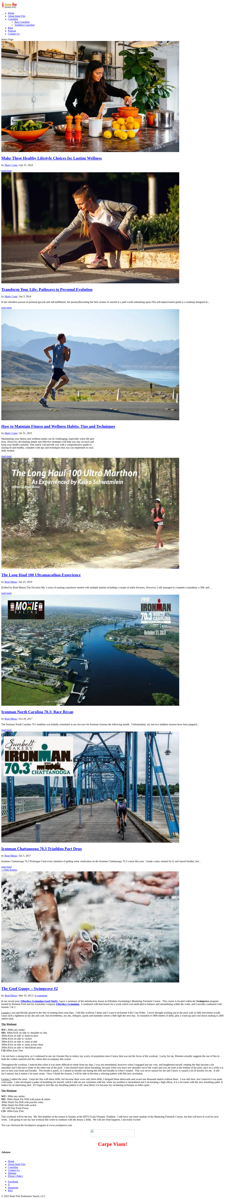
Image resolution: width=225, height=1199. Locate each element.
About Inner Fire (16, 16)
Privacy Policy (15, 1176)
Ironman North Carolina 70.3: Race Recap (37, 712)
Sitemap (12, 1173)
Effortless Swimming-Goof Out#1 (39, 1001)
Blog (10, 27)
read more (6, 170)
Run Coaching (22, 22)
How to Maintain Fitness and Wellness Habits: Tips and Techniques (58, 426)
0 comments (41, 995)
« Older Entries (9, 869)
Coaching (13, 19)
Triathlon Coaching (24, 25)
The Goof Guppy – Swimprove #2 (29, 988)
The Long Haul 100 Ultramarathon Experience (41, 575)
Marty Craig (11, 165)
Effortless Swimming (67, 1004)
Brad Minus (11, 581)
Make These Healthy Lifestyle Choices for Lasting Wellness (51, 158)
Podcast (12, 30)
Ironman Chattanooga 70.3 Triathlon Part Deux (41, 849)
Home (11, 13)
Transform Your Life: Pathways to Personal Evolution (46, 289)
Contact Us (14, 33)
